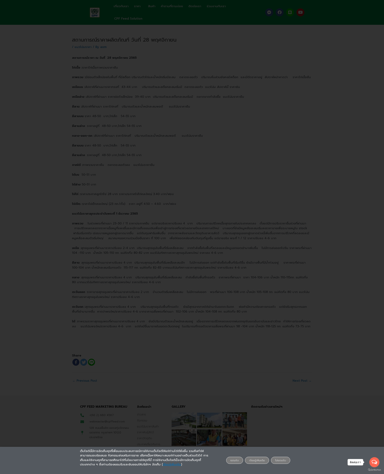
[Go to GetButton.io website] (374, 470)
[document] (192, 237)
